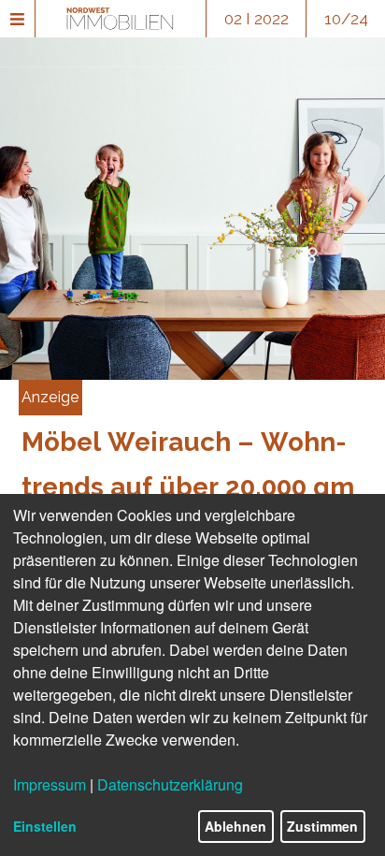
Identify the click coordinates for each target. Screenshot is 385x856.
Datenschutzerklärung (170, 784)
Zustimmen (322, 826)
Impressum (49, 784)
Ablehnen (235, 826)
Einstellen (45, 826)
